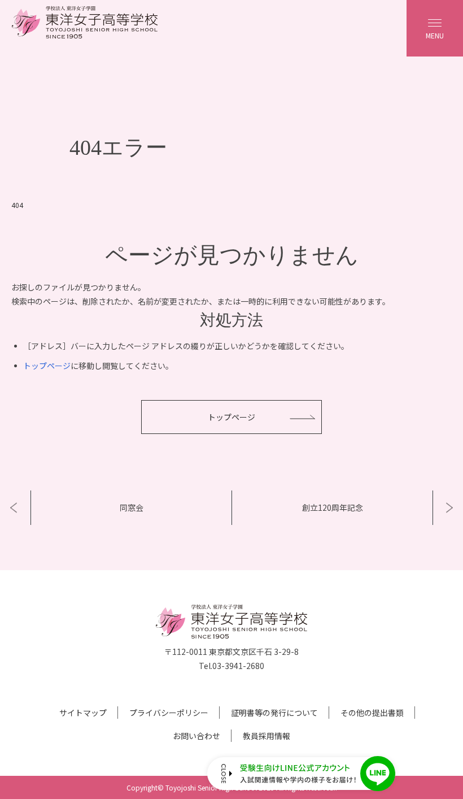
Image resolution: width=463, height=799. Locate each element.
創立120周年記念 (332, 507)
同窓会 (131, 507)
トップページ (47, 365)
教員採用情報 (266, 735)
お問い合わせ (196, 735)
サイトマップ (83, 712)
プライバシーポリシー (168, 712)
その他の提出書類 (372, 712)
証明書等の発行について (274, 712)
